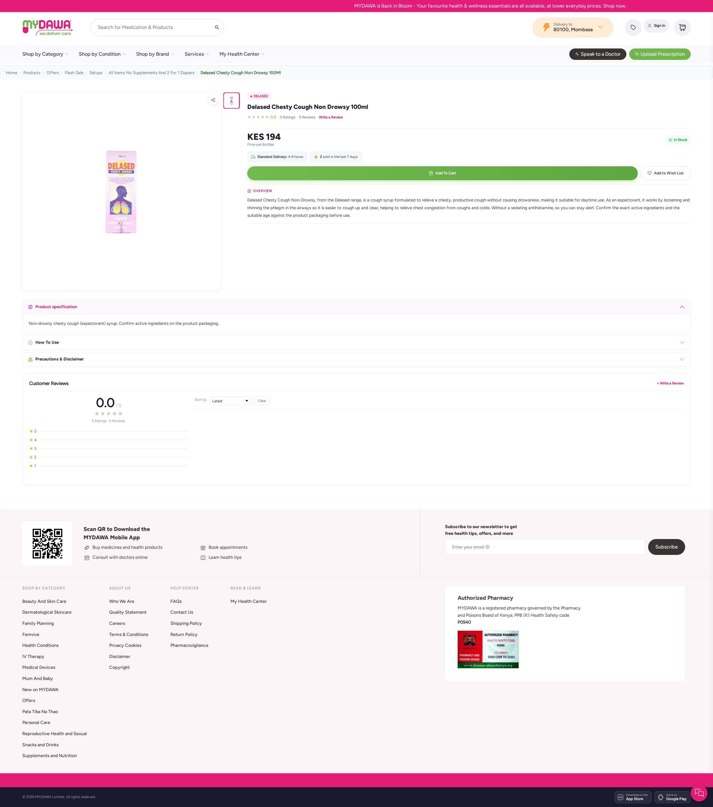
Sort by (201, 400)
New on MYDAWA (40, 689)
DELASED (261, 96)
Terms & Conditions (128, 634)
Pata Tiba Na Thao (40, 711)
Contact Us (181, 612)
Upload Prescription (663, 54)
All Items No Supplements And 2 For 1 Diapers (151, 72)
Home (11, 72)
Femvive (30, 634)
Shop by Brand (152, 54)
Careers (117, 623)
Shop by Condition (100, 54)
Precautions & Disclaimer (59, 359)
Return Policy (183, 634)
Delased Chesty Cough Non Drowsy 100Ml (241, 72)
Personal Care (36, 722)
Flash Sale (74, 72)
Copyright (119, 667)
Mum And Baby (37, 678)
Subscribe (666, 547)
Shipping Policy (186, 623)
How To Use (47, 342)
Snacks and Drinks (40, 744)
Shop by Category (42, 54)
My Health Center (239, 54)
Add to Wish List (669, 173)
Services (194, 54)
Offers (53, 72)
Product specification (56, 306)
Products (31, 72)
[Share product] (213, 100)
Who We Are (121, 601)
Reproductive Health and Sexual (54, 733)
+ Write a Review (670, 383)
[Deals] (633, 27)
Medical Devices (38, 667)
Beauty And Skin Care (44, 601)
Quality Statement (127, 612)
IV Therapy (33, 656)
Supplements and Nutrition (49, 755)
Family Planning (38, 623)
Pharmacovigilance (189, 645)
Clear (262, 401)
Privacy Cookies (125, 645)
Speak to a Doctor (601, 54)
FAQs (176, 601)
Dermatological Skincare (47, 612)
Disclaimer (119, 656)
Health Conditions (40, 645)
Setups (95, 72)
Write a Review (331, 117)
